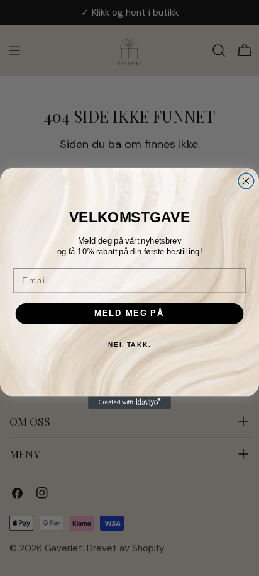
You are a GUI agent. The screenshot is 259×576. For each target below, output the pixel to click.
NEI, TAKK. (129, 344)
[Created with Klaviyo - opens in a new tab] (129, 402)
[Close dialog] (246, 181)
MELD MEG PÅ (129, 312)
